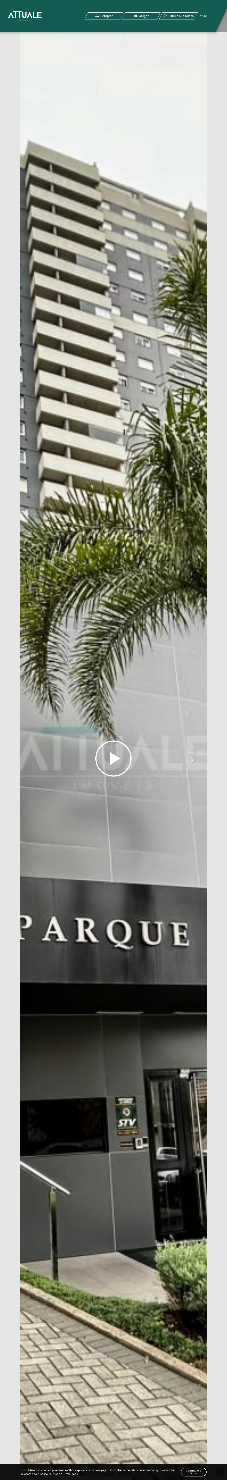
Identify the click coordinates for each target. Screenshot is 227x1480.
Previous (33, 758)
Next (193, 758)
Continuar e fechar (193, 1472)
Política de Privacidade (63, 1474)
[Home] (25, 16)
